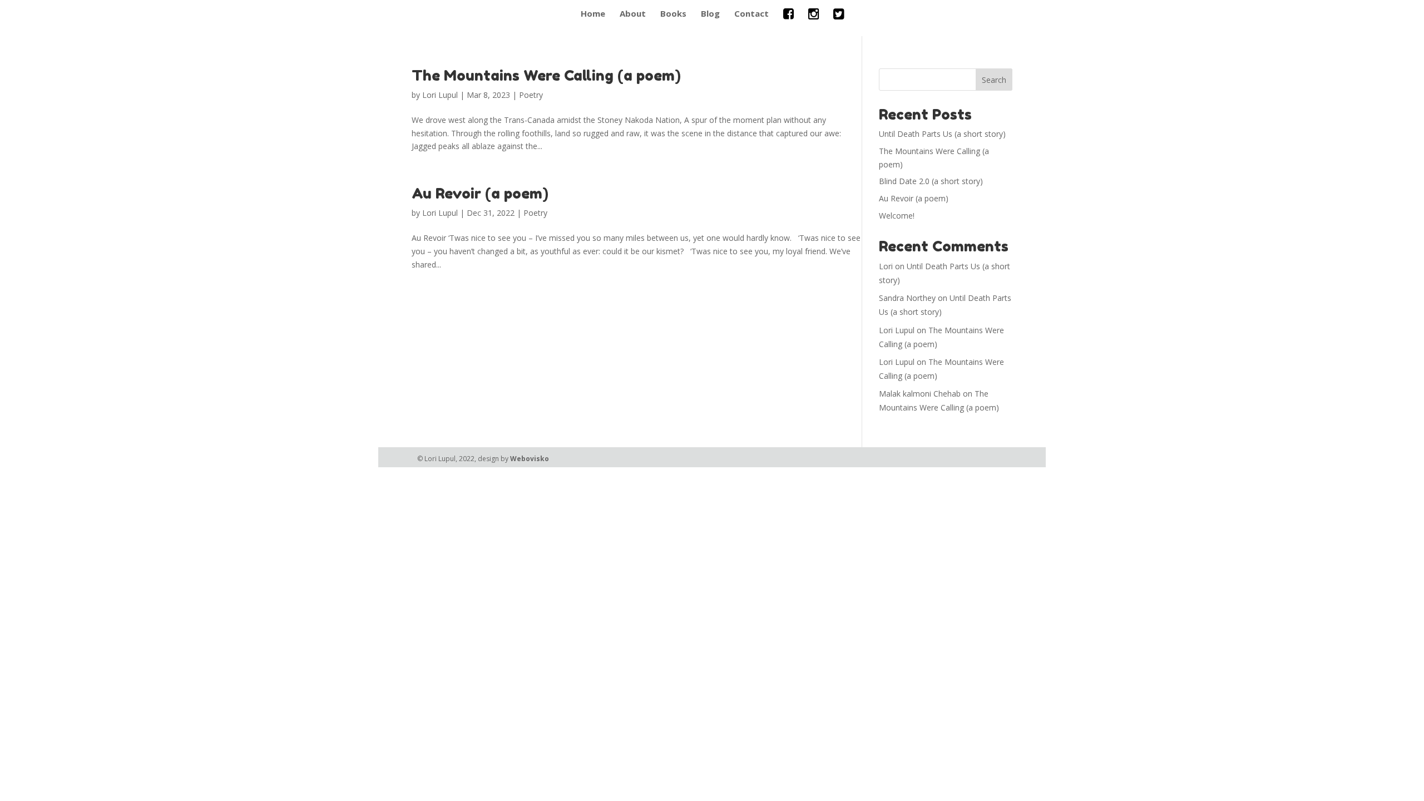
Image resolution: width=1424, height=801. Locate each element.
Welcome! (896, 215)
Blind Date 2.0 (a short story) (931, 181)
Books (673, 14)
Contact (751, 14)
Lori (886, 266)
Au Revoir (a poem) (480, 193)
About (633, 14)
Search (994, 80)
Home (593, 14)
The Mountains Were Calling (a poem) (546, 75)
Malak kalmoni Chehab (920, 393)
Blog (710, 14)
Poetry (531, 95)
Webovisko (529, 458)
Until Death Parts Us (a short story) (942, 133)
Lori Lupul (440, 95)
